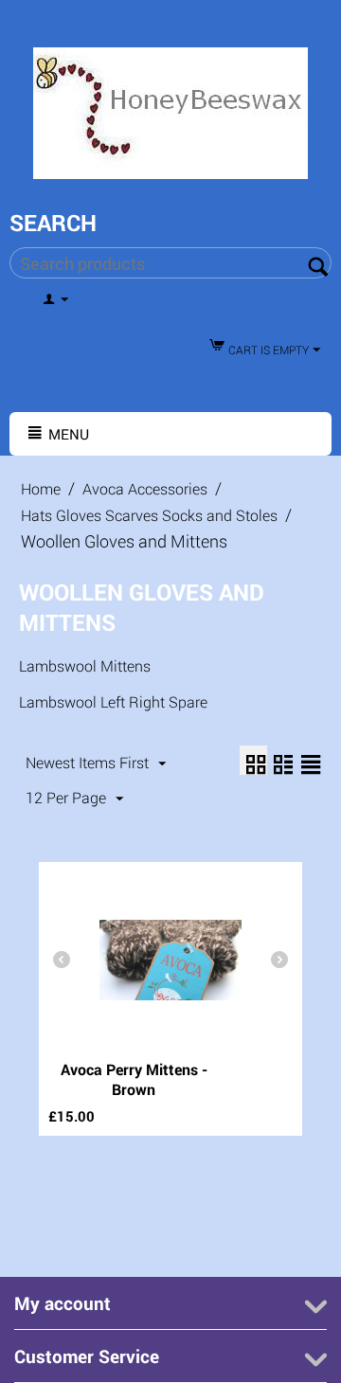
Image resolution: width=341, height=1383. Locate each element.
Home (41, 488)
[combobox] (170, 262)
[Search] (317, 264)
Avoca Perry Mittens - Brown (134, 1079)
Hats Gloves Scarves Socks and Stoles (149, 515)
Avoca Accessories (144, 488)
